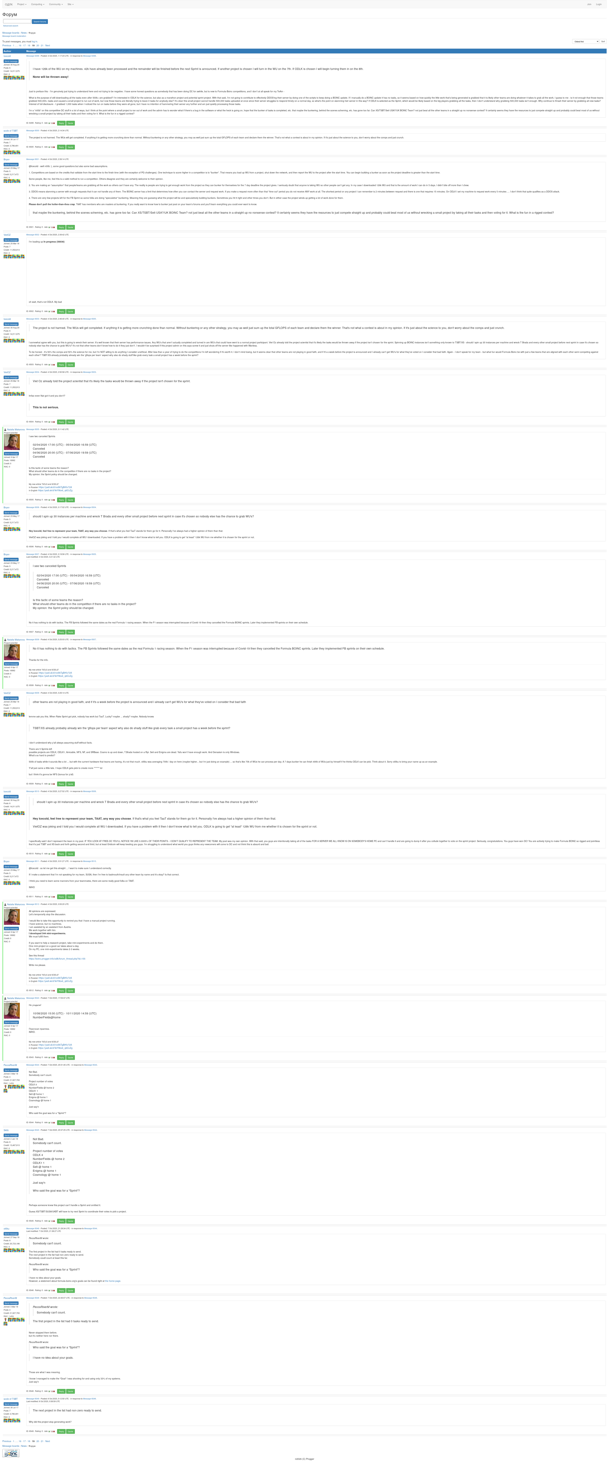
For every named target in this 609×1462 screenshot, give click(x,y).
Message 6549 (32, 1398)
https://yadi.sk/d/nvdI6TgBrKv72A (55, 487)
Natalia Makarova (16, 429)
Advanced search (10, 25)
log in (34, 41)
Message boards (10, 32)
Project (21, 4)
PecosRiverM (10, 1065)
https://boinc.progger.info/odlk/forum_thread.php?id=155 (57, 958)
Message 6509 (32, 692)
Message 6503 (32, 318)
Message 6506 (32, 507)
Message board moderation (14, 36)
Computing (37, 4)
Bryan (7, 159)
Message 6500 (32, 130)
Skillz (6, 1130)
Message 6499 (32, 55)
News (24, 32)
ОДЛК (9, 4)
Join (589, 4)
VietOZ (7, 234)
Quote (70, 123)
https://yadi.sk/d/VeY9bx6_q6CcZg (55, 490)
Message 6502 (32, 234)
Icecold (7, 56)
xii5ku (6, 1228)
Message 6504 (32, 372)
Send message (11, 61)
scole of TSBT (11, 130)
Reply (61, 123)
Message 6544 (32, 1064)
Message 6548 (32, 1297)
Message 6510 (32, 791)
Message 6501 (32, 159)
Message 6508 (32, 639)
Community (55, 4)
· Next (47, 45)
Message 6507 (32, 554)
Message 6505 (32, 429)
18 (29, 45)
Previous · (7, 45)
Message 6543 (32, 997)
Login (599, 4)
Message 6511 (32, 861)
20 (37, 45)
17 (24, 45)
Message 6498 (89, 55)
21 (42, 45)
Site (70, 4)
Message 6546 (32, 1228)
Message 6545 (32, 1130)
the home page (112, 1280)
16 (20, 45)
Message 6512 (32, 904)
